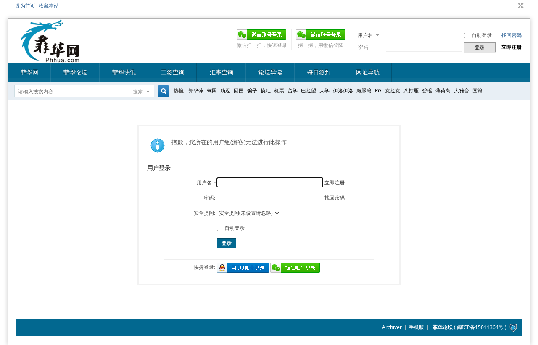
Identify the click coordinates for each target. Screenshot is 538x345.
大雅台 (461, 90)
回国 (239, 90)
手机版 (416, 327)
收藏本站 (49, 5)
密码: (209, 197)
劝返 (225, 90)
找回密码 (511, 35)
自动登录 (482, 35)
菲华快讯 (124, 72)
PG (378, 90)
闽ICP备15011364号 (480, 327)
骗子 (252, 90)
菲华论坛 (75, 72)
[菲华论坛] (50, 57)
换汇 (266, 90)
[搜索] (162, 91)
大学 (324, 90)
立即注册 (511, 46)
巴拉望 (308, 90)
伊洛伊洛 (343, 90)
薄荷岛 (443, 90)
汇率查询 (221, 72)
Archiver (392, 327)
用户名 (365, 35)
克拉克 (392, 90)
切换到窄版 (520, 6)
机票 (279, 90)
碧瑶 (427, 90)
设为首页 (25, 5)
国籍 (477, 90)
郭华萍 (195, 90)
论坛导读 (270, 72)
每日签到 (319, 72)
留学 (292, 90)
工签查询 (173, 72)
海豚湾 (364, 90)
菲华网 (29, 72)
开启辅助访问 (513, 6)
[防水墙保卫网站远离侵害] (513, 327)
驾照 (212, 90)
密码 (363, 46)
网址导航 (368, 72)
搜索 (138, 91)
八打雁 (411, 90)
